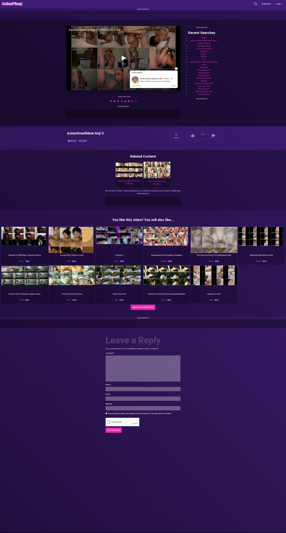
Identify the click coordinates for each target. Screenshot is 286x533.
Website (109, 404)
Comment (110, 353)
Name (109, 385)
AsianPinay (266, 4)
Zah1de (204, 57)
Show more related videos (143, 307)
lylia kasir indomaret (203, 78)
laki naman (204, 67)
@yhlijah (204, 81)
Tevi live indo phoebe (204, 49)
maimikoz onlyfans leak (204, 83)
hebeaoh (204, 51)
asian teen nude (204, 86)
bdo (203, 59)
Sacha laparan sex (204, 70)
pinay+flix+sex (204, 89)
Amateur (73, 141)
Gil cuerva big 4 (204, 75)
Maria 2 (204, 54)
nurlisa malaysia (204, 94)
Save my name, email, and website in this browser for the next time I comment (139, 413)
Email (108, 394)
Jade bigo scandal (204, 46)
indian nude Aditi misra (203, 91)
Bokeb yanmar (203, 73)
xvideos (84, 141)
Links (278, 4)
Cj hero (203, 38)
